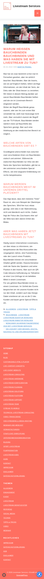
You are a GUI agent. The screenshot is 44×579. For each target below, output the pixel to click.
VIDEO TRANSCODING (12, 417)
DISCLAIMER (8, 472)
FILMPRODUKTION (10, 450)
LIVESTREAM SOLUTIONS (13, 391)
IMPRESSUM (8, 467)
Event (6, 497)
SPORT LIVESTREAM (11, 446)
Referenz (7, 509)
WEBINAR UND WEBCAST (13, 425)
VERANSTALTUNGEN (11, 429)
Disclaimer (8, 555)
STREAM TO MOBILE (11, 408)
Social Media (9, 513)
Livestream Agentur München (18, 318)
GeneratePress (22, 575)
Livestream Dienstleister (15, 505)
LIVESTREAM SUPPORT (12, 400)
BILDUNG (6, 442)
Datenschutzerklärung (14, 547)
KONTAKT (7, 463)
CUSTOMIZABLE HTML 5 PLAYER (16, 362)
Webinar (7, 530)
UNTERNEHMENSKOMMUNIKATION (16, 438)
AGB (5, 551)
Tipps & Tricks (9, 522)
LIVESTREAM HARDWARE (13, 379)
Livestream (22, 309)
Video (5, 526)
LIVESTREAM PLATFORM (13, 396)
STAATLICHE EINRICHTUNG (14, 434)
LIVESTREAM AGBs (11, 455)
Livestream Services (26, 6)
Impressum (8, 543)
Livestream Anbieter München (18, 320)
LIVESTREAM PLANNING (12, 387)
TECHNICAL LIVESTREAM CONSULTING (18, 412)
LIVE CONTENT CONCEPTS (14, 366)
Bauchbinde (11, 315)
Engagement (9, 492)
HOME (5, 353)
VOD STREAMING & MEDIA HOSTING (17, 421)
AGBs (5, 459)
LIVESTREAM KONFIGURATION (15, 383)
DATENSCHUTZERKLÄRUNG (14, 476)
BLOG (5, 357)
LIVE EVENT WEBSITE (12, 370)
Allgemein (11, 309)
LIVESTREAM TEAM (11, 404)
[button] (4, 575)
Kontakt (7, 560)
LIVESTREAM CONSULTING (14, 374)
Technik (6, 518)
